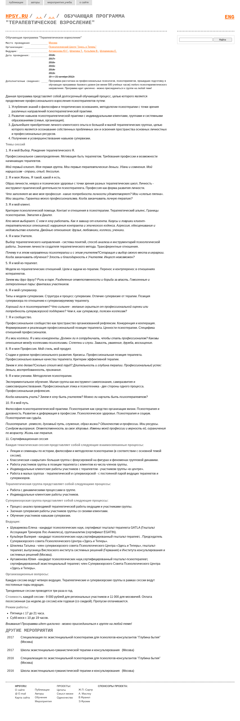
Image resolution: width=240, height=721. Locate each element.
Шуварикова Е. (108, 51)
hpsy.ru (17, 16)
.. (39, 16)
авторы (35, 2)
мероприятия (59, 2)
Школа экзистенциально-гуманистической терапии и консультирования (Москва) (77, 650)
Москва (53, 42)
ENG (229, 17)
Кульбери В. (91, 51)
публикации (16, 2)
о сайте (84, 2)
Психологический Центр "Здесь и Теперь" (72, 46)
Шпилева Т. (76, 51)
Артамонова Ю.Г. (58, 51)
